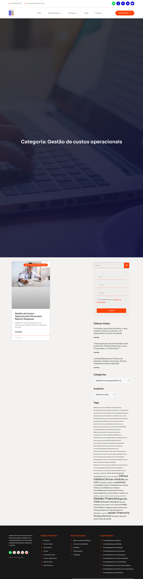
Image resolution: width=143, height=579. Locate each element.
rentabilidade (103, 513)
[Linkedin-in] (128, 3)
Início (39, 13)
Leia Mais (96, 337)
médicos (101, 507)
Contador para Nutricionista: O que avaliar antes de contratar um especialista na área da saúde (110, 331)
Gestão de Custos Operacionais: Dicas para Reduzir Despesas (28, 316)
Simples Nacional (102, 515)
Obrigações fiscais (111, 507)
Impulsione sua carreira (102, 505)
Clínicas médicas (114, 479)
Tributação (115, 516)
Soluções (72, 13)
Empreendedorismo (100, 493)
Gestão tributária (110, 501)
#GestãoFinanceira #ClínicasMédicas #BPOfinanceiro (108, 435)
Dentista (120, 490)
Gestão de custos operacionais (118, 496)
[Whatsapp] (113, 3)
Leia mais (18, 332)
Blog (86, 13)
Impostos (122, 502)
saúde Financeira (118, 512)
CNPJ (96, 482)
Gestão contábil (118, 493)
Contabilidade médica (101, 485)
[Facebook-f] (118, 3)
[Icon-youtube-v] (132, 3)
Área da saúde (105, 519)
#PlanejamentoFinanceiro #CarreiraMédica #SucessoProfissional (111, 465)
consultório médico (105, 482)
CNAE (126, 480)
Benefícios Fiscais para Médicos (110, 476)
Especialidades (53, 13)
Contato (98, 13)
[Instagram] (123, 3)
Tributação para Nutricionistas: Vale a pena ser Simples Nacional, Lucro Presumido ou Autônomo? (111, 346)
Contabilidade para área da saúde (105, 490)
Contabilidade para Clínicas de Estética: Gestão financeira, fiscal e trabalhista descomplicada (110, 361)
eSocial (110, 493)
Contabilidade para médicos (110, 488)
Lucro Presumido (116, 505)
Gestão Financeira (106, 498)
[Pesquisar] (126, 265)
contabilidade (119, 482)
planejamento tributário (108, 510)
